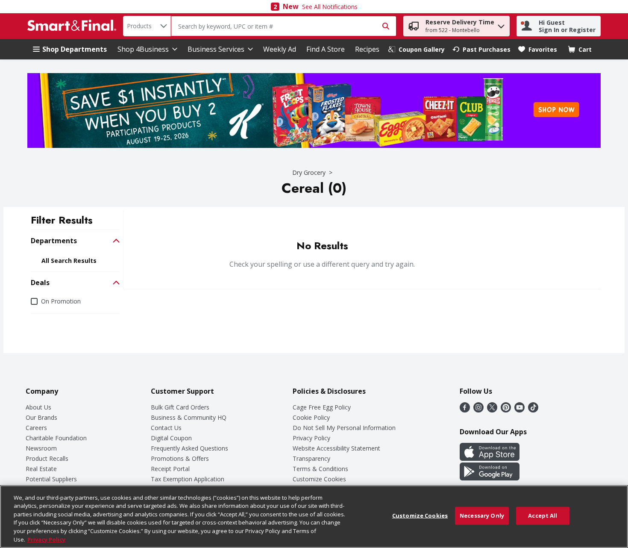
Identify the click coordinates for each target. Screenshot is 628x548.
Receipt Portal (170, 469)
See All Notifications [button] (330, 7)
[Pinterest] (506, 410)
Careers (36, 428)
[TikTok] (533, 410)
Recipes (367, 49)
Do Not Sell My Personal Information (344, 428)
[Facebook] (465, 410)
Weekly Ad (279, 49)
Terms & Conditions (320, 469)
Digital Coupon (171, 438)
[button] (501, 24)
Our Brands (41, 417)
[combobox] (147, 26)
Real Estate (41, 469)
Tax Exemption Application (187, 479)
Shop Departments (74, 49)
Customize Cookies (319, 479)
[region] (314, 516)
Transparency (311, 458)
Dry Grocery (309, 172)
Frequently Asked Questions (189, 448)
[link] (416, 49)
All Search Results (69, 261)
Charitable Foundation (56, 438)
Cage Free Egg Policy (322, 407)
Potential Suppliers (51, 479)
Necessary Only (482, 515)
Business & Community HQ (188, 417)
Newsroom (41, 448)
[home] (73, 26)
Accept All (542, 515)
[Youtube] (519, 410)
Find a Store (325, 49)
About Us (38, 407)
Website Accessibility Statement (336, 448)
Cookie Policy (311, 417)
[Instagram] (478, 410)
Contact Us (166, 428)
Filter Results (62, 219)
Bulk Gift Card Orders (180, 407)
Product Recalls (47, 458)
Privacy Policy (311, 438)
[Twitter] (492, 410)
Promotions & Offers (180, 458)
